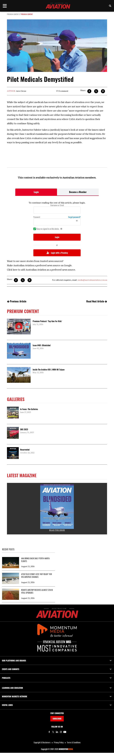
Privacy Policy (59, 742)
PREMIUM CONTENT (13, 14)
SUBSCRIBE (57, 718)
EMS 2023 (24, 429)
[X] (53, 732)
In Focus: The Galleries (29, 409)
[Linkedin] (57, 732)
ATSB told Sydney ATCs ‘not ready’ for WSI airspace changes (36, 575)
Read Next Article (95, 301)
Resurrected (24, 449)
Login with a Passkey (59, 252)
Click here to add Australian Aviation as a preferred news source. (41, 269)
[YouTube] (64, 732)
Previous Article (18, 301)
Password (36, 217)
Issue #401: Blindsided (41, 345)
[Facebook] (49, 732)
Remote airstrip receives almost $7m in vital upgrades (37, 591)
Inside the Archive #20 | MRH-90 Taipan (49, 369)
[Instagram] (61, 732)
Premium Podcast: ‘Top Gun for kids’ (47, 321)
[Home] (57, 613)
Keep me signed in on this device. (47, 228)
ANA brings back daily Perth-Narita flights (35, 560)
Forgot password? (74, 217)
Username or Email (57, 205)
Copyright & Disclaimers (42, 742)
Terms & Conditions (73, 742)
